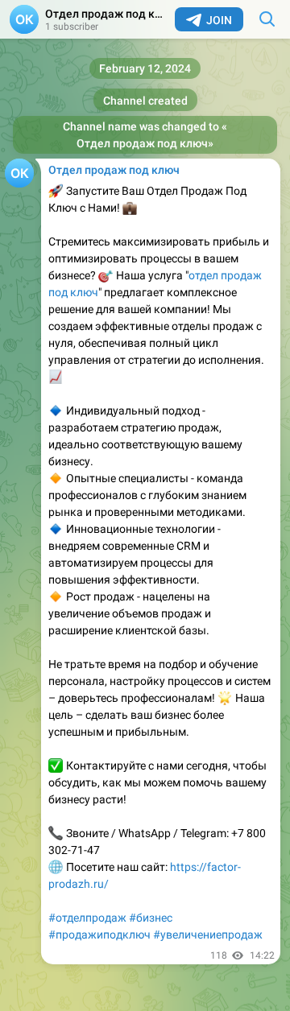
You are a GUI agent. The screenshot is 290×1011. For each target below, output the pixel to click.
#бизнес (150, 917)
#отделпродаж (87, 917)
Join (219, 20)
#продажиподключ (99, 934)
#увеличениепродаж (208, 934)
